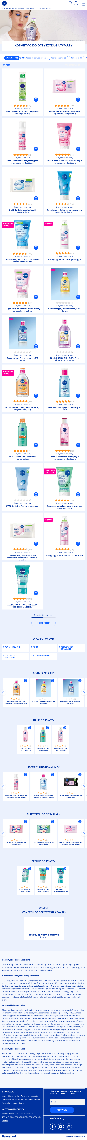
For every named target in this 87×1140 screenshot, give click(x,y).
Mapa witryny (18, 1103)
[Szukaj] (70, 3)
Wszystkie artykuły (32, 1100)
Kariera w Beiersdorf (24, 1114)
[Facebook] (53, 1127)
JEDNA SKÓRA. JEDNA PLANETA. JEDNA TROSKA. (21, 1117)
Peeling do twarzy (41, 655)
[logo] (4, 3)
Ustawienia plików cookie (12, 1100)
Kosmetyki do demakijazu (67, 648)
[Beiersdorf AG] (9, 1136)
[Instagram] (69, 1127)
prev (3, 692)
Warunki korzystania (10, 1096)
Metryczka (6, 1103)
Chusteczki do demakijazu (11, 656)
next (84, 692)
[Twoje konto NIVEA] (76, 3)
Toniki (35, 647)
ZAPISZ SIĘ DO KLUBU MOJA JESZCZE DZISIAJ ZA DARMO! (65, 1092)
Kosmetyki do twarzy (26, 8)
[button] (36, 100)
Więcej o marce (13, 1109)
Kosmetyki (11, 8)
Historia (8, 1114)
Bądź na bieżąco (58, 1119)
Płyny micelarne (12, 647)
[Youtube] (61, 1127)
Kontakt (5, 1121)
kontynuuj (62, 1110)
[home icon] (3, 8)
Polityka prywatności (29, 1096)
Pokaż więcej (43, 623)
